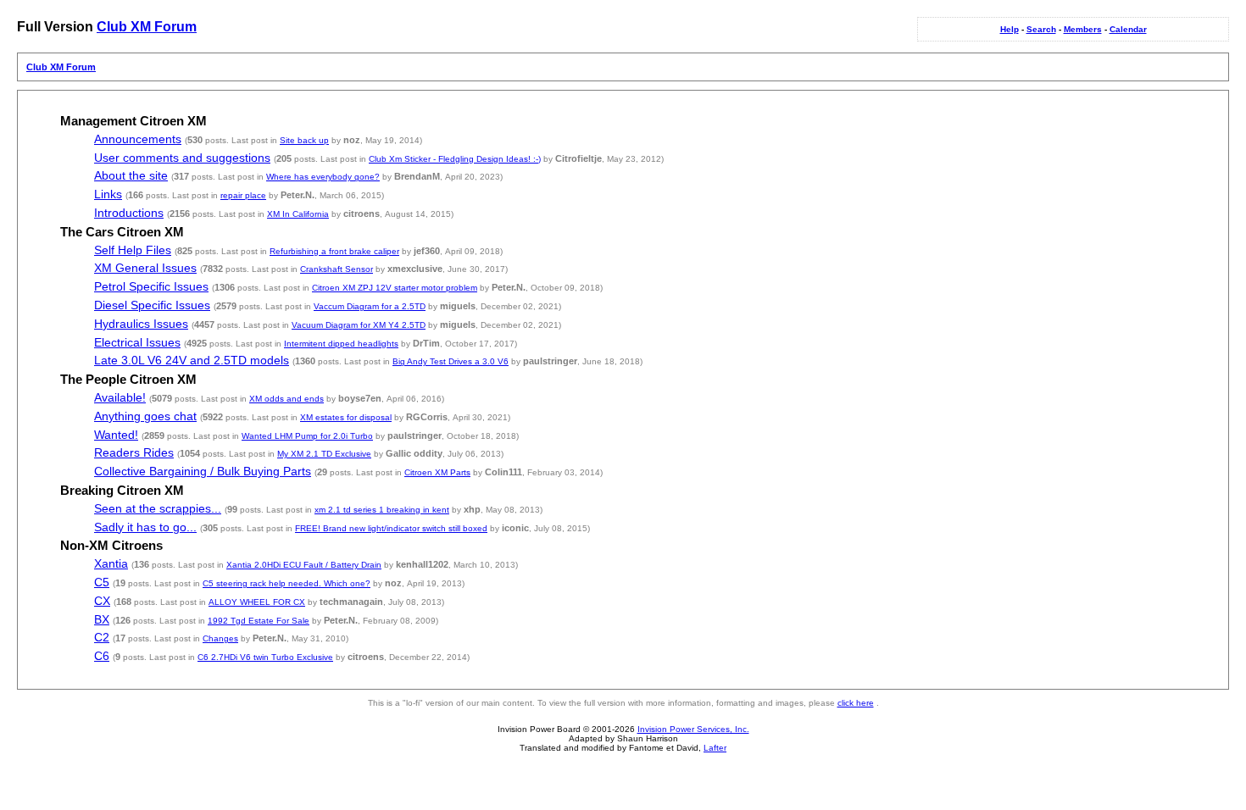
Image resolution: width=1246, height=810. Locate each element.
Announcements (137, 139)
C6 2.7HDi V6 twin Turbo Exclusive (265, 657)
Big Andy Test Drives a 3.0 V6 (450, 361)
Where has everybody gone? (323, 176)
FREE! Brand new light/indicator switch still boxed (391, 528)
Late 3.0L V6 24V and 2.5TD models (191, 360)
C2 (101, 637)
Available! (120, 397)
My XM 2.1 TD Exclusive (324, 453)
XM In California (298, 214)
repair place (243, 195)
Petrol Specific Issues (151, 286)
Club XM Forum (147, 26)
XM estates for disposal (346, 417)
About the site (131, 175)
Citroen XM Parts (437, 472)
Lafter (715, 747)
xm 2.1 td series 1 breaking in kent (381, 509)
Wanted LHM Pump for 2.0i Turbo (307, 436)
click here (855, 702)
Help (1009, 29)
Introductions (129, 213)
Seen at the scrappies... (157, 508)
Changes (220, 638)
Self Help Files (132, 250)
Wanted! (116, 435)
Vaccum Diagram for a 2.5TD (370, 306)
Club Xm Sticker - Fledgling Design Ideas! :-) (455, 159)
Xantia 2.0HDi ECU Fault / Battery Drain (303, 564)
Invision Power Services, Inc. (693, 729)
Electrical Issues (137, 342)
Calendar (1128, 29)
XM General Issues (145, 268)
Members (1083, 29)
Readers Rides (134, 453)
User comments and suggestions (182, 158)
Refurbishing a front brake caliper (334, 251)
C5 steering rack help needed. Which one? (286, 583)
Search (1041, 29)
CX (102, 601)
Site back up (304, 140)
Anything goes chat (145, 416)
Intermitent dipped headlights (341, 343)
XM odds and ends (286, 398)
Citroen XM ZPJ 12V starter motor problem (394, 287)
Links (108, 194)
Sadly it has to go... (145, 527)
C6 (101, 656)
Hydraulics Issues (141, 324)
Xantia (111, 564)
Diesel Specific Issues (152, 305)
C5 (101, 582)
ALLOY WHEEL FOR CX (257, 602)
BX (101, 619)
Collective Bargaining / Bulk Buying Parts (202, 471)
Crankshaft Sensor (336, 269)
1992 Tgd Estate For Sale (258, 620)
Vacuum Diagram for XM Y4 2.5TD (359, 325)
